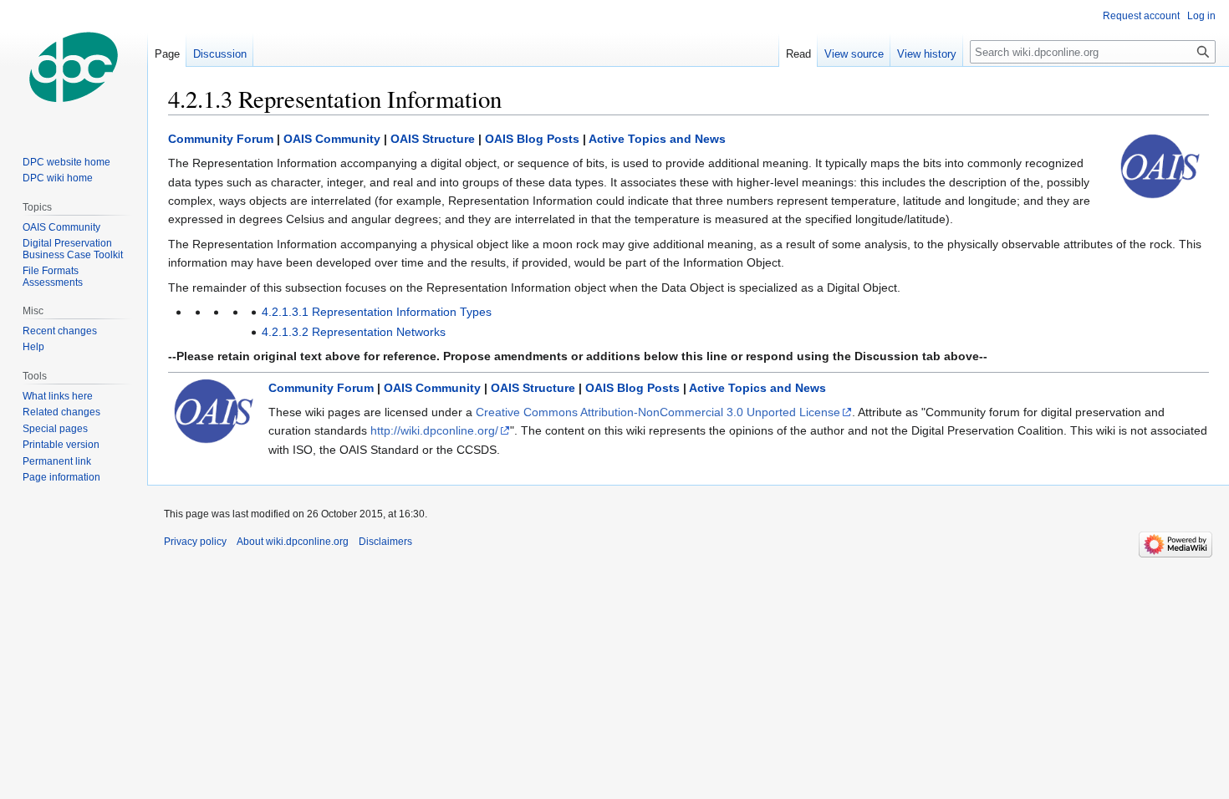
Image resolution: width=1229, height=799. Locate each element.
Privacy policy (195, 541)
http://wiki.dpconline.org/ (434, 430)
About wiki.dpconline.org (293, 541)
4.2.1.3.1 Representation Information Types (377, 311)
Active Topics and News (657, 138)
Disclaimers (385, 541)
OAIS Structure (432, 138)
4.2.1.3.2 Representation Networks (354, 331)
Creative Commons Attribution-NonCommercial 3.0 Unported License (658, 412)
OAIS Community (331, 138)
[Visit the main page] (73, 67)
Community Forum (220, 138)
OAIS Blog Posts (532, 138)
